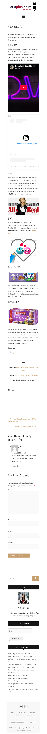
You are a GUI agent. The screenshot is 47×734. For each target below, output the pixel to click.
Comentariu (12, 490)
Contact (33, 722)
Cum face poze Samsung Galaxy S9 (26, 426)
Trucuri (33, 713)
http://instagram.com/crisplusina (27, 375)
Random (18, 719)
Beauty (29, 716)
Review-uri (19, 716)
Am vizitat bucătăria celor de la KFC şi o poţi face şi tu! (22, 420)
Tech (13, 713)
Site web (11, 542)
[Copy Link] (23, 407)
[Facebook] (23, 393)
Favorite (22, 713)
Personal (29, 719)
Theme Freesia (33, 728)
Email (10, 531)
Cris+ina (16, 728)
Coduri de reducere (18, 722)
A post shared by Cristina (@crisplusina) (26, 166)
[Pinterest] (23, 403)
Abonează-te (16, 639)
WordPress (27, 730)
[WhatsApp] (23, 396)
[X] (23, 400)
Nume (10, 520)
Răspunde (15, 466)
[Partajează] (23, 410)
